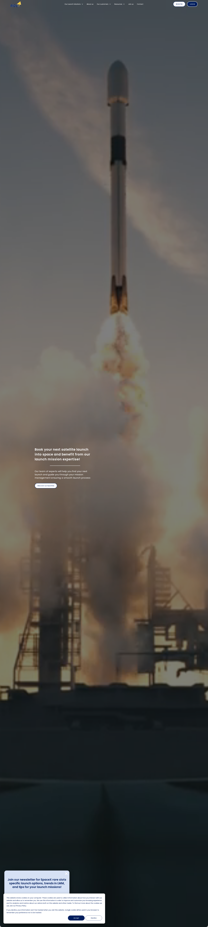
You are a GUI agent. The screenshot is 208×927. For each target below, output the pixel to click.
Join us (130, 4)
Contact (140, 4)
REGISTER (179, 4)
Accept (76, 918)
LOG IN (192, 4)
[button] (74, 4)
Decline (94, 918)
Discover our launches (45, 486)
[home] (30, 4)
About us (90, 4)
